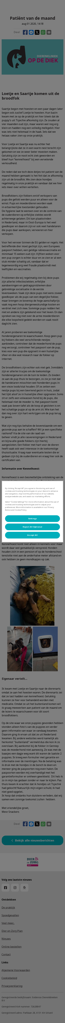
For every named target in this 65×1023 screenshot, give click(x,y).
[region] (32, 511)
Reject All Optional (32, 527)
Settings (32, 518)
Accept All (32, 535)
